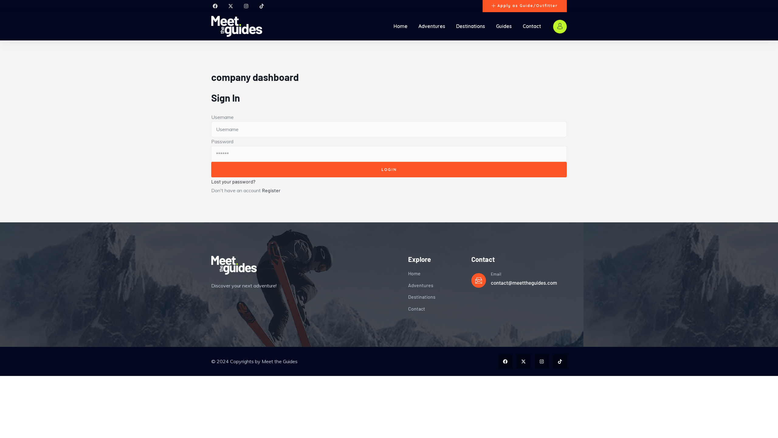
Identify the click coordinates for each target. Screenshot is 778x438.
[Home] (236, 26)
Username (222, 117)
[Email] (478, 280)
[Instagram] (246, 6)
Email (496, 273)
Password (222, 141)
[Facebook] (215, 6)
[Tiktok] (262, 6)
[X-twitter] (231, 6)
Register (271, 190)
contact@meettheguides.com (524, 283)
